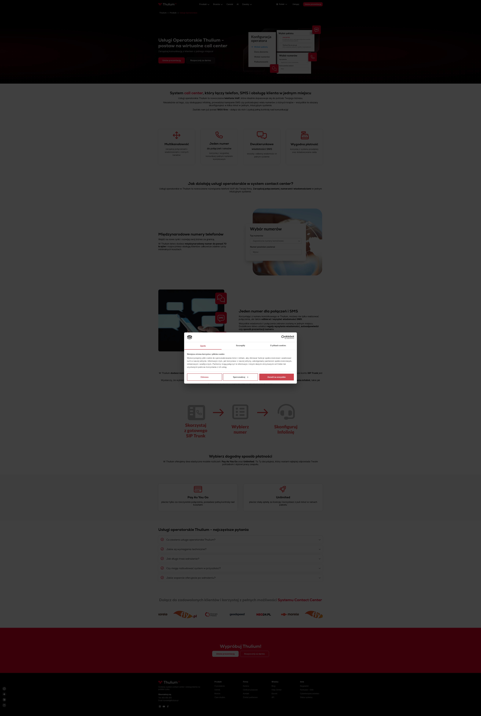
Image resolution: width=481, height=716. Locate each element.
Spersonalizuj (239, 377)
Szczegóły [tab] (240, 345)
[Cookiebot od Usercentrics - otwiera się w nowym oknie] (283, 337)
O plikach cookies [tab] (278, 345)
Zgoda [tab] (203, 346)
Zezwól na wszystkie (276, 377)
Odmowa (205, 377)
